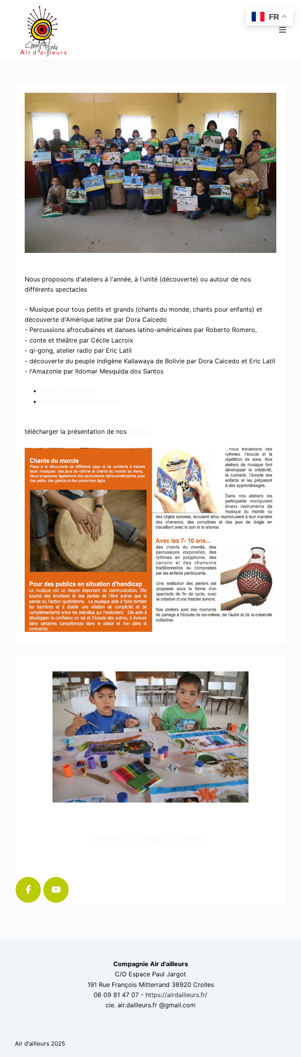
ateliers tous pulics (68, 391)
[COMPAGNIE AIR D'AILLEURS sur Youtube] (56, 890)
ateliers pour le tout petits (79, 401)
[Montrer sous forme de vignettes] (150, 840)
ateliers (139, 431)
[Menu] (282, 29)
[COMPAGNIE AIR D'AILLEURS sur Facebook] (28, 890)
